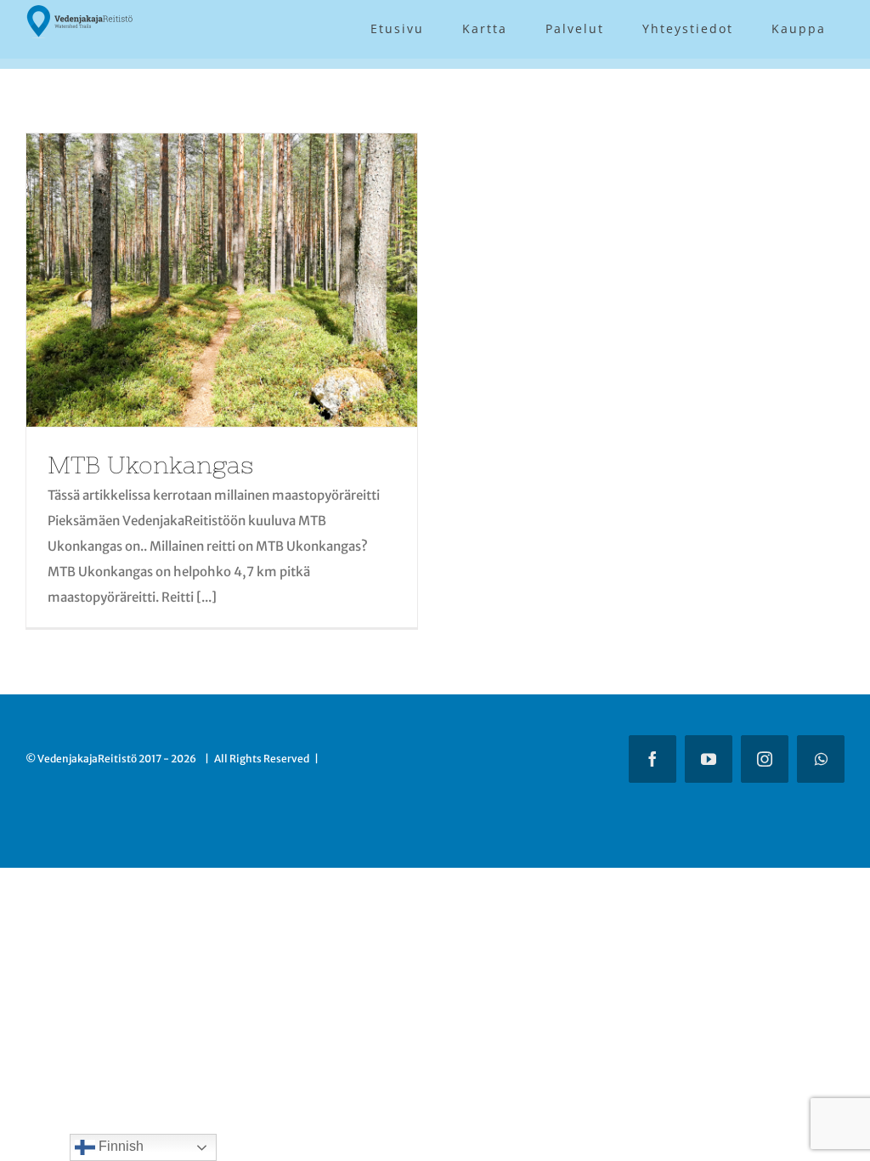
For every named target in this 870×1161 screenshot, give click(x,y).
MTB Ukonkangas (151, 465)
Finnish (119, 1146)
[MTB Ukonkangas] (221, 280)
